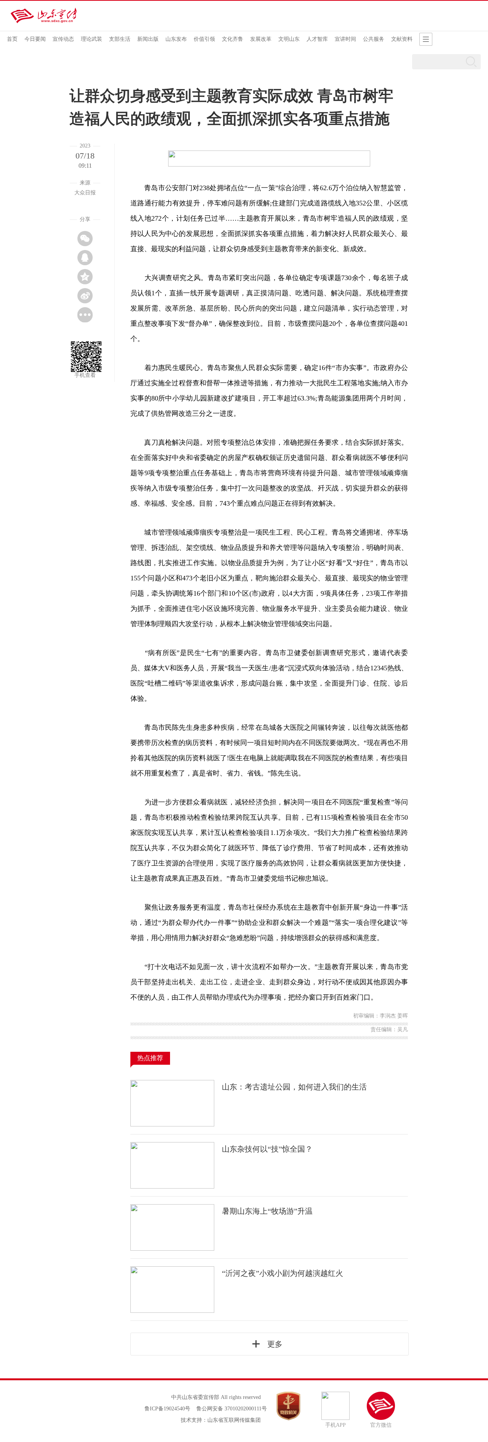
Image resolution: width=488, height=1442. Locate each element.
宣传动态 (63, 39)
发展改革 (260, 39)
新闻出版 (148, 39)
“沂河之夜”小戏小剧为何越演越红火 (282, 1273)
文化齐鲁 (232, 39)
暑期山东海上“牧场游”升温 (267, 1211)
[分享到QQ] (85, 257)
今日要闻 (35, 39)
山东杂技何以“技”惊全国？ (267, 1149)
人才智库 (317, 39)
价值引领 (204, 39)
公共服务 (373, 39)
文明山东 (289, 39)
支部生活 (119, 39)
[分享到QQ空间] (85, 276)
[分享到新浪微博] (85, 295)
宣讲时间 (345, 39)
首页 (12, 39)
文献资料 (402, 39)
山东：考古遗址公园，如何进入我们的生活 (294, 1087)
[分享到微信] (85, 238)
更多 (275, 1344)
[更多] (85, 314)
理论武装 (91, 39)
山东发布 (176, 39)
